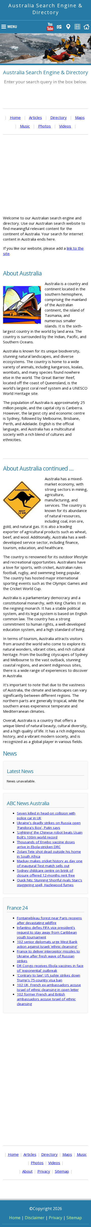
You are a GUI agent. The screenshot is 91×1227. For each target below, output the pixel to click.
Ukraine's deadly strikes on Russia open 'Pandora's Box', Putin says (49, 825)
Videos (65, 126)
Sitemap (62, 1171)
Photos (44, 126)
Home (15, 117)
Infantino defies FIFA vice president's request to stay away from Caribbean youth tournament (47, 932)
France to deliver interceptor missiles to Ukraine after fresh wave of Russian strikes (48, 956)
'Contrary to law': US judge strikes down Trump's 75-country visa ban (48, 977)
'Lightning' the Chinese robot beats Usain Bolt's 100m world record (49, 834)
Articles (35, 117)
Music (25, 126)
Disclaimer (34, 1217)
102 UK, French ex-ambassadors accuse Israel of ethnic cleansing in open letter (49, 987)
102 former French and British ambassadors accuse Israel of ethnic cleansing (46, 999)
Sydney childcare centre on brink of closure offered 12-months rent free (46, 873)
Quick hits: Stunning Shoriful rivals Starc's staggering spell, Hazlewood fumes (49, 882)
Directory (58, 117)
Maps (80, 117)
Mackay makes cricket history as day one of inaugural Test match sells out (49, 863)
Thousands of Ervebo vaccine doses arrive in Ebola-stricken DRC (46, 844)
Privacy (43, 1171)
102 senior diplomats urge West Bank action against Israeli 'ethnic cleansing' (47, 944)
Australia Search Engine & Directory (45, 9)
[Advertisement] (45, 175)
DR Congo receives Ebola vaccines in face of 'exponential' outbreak (50, 968)
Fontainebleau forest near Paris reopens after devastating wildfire (49, 920)
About (27, 1171)
